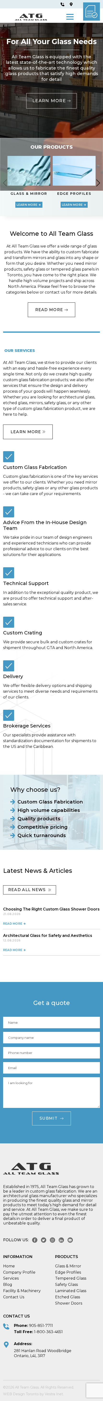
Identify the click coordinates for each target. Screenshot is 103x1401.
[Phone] (62, 4)
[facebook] (34, 1240)
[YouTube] (70, 1240)
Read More (49, 309)
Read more (13, 923)
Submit (48, 1118)
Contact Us (13, 1297)
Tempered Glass (70, 1278)
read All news (27, 889)
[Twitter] (43, 1240)
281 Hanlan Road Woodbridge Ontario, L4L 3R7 (42, 1353)
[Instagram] (52, 1240)
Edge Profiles (68, 1272)
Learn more (49, 101)
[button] (70, 17)
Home (9, 1266)
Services (11, 1278)
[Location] (71, 4)
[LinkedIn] (61, 1240)
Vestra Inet (54, 1394)
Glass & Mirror (68, 1266)
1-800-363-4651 (48, 1332)
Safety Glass (66, 1284)
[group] (28, 183)
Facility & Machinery (22, 1291)
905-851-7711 (41, 1325)
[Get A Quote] (91, 11)
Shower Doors (68, 1303)
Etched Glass (67, 1297)
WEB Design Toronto (21, 1394)
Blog (7, 1284)
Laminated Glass (70, 1291)
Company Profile (19, 1272)
